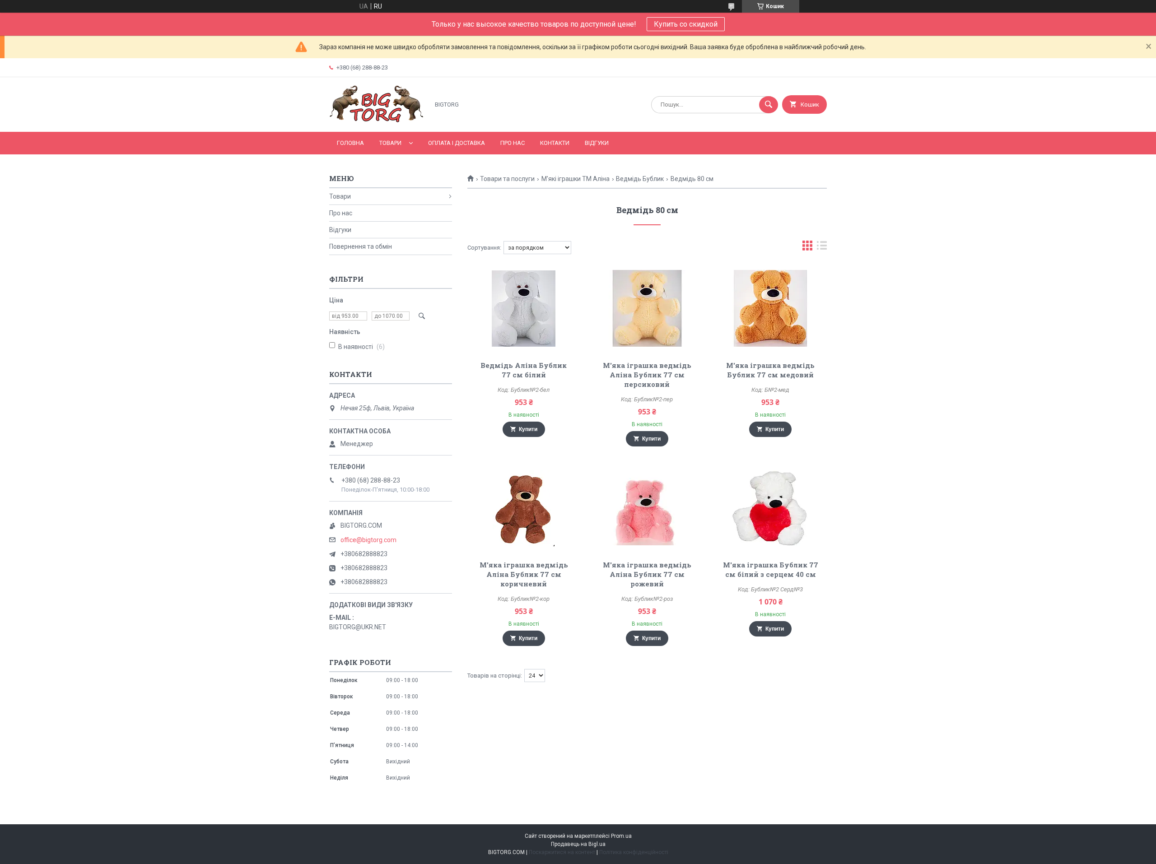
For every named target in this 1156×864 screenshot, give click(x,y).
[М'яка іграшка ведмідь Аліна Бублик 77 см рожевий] (647, 507)
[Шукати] (768, 104)
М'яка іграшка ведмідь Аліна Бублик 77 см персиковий (647, 375)
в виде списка (822, 248)
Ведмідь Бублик (640, 178)
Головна (350, 142)
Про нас (512, 142)
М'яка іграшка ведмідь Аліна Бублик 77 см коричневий (524, 574)
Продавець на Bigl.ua (578, 844)
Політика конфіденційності (633, 852)
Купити (528, 429)
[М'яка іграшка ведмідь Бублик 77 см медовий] (770, 308)
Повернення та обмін (360, 246)
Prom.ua (621, 836)
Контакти (554, 142)
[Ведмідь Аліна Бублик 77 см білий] (523, 308)
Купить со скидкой (686, 24)
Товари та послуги (507, 178)
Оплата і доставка (456, 142)
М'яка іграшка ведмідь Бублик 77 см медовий (770, 370)
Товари (390, 142)
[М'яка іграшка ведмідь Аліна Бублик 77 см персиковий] (647, 308)
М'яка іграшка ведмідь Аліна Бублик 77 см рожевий (647, 574)
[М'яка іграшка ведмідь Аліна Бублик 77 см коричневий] (523, 507)
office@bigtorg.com (368, 539)
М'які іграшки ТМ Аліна (575, 178)
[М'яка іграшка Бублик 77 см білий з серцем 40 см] (770, 507)
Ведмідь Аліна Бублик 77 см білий (523, 370)
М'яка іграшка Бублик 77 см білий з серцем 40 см (770, 569)
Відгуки (597, 142)
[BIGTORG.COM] (376, 120)
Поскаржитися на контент (562, 852)
